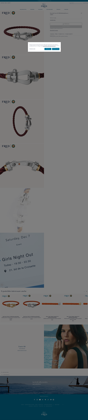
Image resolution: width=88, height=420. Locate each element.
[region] (44, 47)
